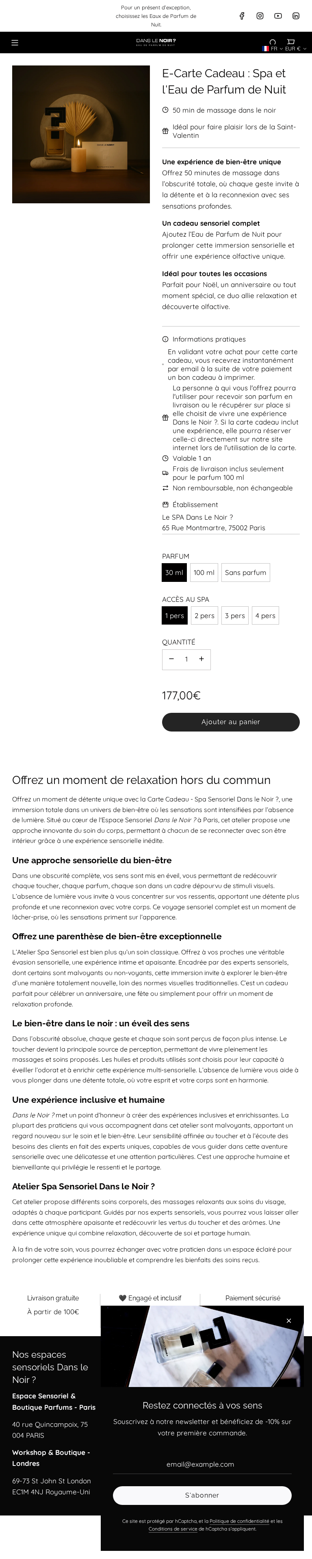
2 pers (204, 615)
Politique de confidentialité (239, 1521)
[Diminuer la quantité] (171, 660)
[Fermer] (289, 1321)
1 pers (174, 615)
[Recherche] (273, 43)
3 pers (235, 615)
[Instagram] (260, 16)
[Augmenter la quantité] (201, 660)
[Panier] (291, 43)
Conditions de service (173, 1529)
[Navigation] (15, 43)
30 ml (174, 572)
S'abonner (202, 1495)
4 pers (265, 615)
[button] (272, 48)
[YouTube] (278, 16)
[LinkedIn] (296, 16)
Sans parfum (245, 572)
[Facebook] (242, 16)
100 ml (204, 572)
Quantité (178, 642)
